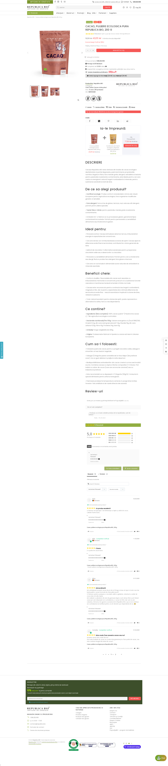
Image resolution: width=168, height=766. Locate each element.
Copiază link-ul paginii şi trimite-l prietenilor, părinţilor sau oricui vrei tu (111, 69)
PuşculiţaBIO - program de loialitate (122, 730)
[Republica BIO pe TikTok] (61, 2)
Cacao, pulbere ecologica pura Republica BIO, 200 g (102, 527)
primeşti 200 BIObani (39, 702)
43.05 (94, 64)
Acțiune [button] (91, 531)
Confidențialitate (115, 718)
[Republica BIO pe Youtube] (65, 2)
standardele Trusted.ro (35, 743)
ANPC (111, 724)
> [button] (121, 654)
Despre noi (113, 711)
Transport (113, 714)
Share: (87, 118)
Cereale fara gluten (82, 718)
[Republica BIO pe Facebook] (55, 2)
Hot (95, 22)
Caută (107, 7)
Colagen (78, 713)
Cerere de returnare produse (40, 730)
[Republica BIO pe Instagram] (58, 2)
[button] (93, 57)
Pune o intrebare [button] (113, 468)
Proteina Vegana (81, 715)
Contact (126, 2)
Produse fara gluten (82, 717)
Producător (89, 83)
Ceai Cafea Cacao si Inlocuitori (96, 87)
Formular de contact (37, 727)
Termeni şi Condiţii (116, 716)
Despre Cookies (115, 720)
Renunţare (113, 722)
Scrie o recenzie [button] (132, 468)
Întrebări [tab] (102, 474)
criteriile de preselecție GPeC (49, 742)
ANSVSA (112, 726)
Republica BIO (38, 7)
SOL (111, 728)
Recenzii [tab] (90, 474)
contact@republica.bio (38, 724)
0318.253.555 (137, 2)
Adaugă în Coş (131, 146)
